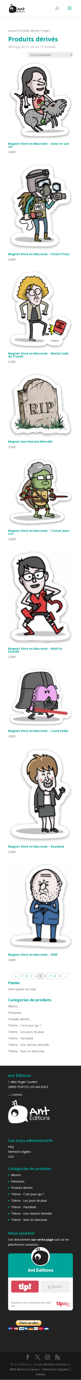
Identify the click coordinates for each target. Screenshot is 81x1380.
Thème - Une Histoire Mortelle (28, 1045)
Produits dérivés (29, 30)
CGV (11, 1157)
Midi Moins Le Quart (25, 1369)
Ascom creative (55, 1364)
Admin (40, 1374)
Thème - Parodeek (20, 1038)
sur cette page (42, 1239)
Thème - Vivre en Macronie (26, 1051)
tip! (25, 1286)
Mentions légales (19, 1152)
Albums (13, 1006)
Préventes (15, 1013)
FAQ (11, 1147)
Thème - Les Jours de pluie (26, 1032)
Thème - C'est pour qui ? (24, 1025)
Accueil (12, 30)
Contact (17, 1095)
